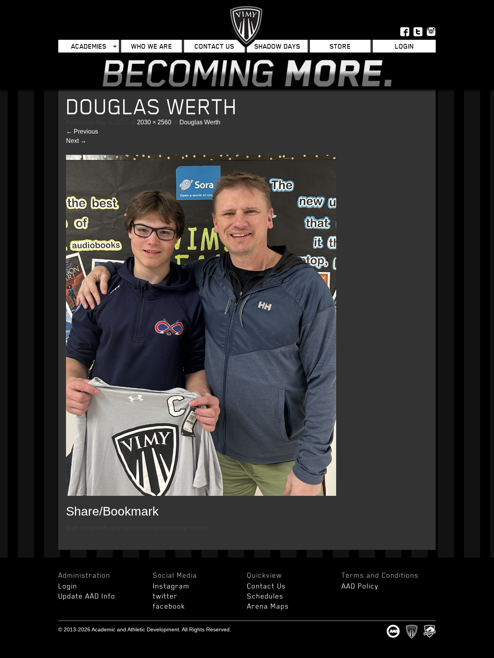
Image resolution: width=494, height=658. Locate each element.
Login (67, 586)
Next (76, 140)
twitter (165, 596)
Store (340, 46)
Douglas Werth (199, 122)
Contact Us (214, 46)
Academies (89, 46)
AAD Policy (360, 586)
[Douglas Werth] (201, 493)
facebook (169, 606)
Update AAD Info (86, 596)
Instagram (171, 586)
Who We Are (151, 46)
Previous (82, 131)
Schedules (265, 596)
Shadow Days (277, 46)
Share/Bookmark (112, 511)
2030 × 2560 (154, 122)
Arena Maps (268, 606)
